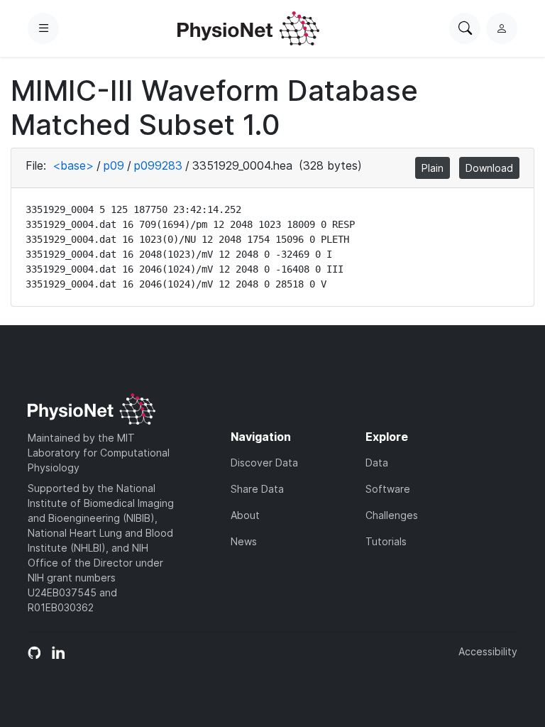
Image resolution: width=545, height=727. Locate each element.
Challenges (391, 515)
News (244, 541)
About (245, 515)
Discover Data (264, 463)
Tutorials (386, 541)
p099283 (158, 165)
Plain (433, 168)
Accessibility (487, 651)
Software (387, 489)
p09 (114, 165)
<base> (73, 165)
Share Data (257, 489)
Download (489, 168)
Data (376, 463)
